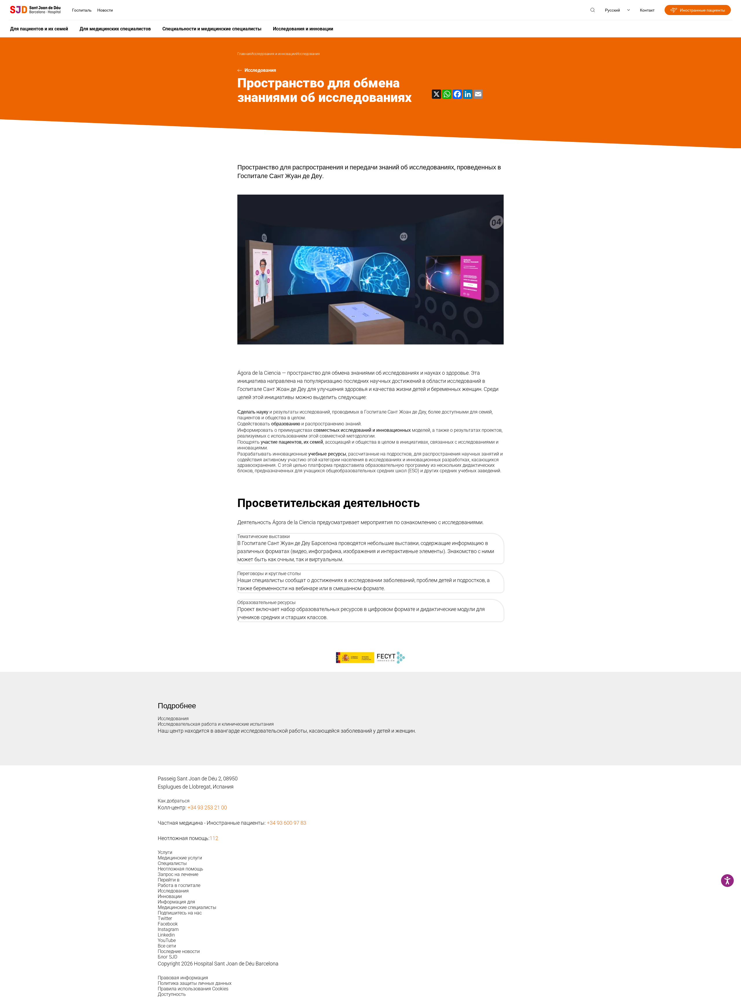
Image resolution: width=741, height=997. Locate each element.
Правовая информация (183, 977)
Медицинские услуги (180, 858)
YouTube (167, 940)
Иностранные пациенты (702, 10)
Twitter (165, 918)
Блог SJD (167, 957)
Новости (105, 10)
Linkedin (166, 935)
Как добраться (174, 801)
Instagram (168, 929)
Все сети (167, 946)
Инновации (170, 896)
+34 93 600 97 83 (286, 823)
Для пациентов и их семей (39, 29)
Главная (244, 54)
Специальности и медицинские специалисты (211, 29)
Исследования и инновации (303, 29)
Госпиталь (81, 10)
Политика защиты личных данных (195, 983)
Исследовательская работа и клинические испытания (216, 724)
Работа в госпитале (179, 885)
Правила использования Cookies (193, 988)
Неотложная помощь (180, 869)
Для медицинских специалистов (115, 29)
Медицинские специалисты (187, 907)
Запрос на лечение (178, 874)
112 (214, 838)
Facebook (168, 924)
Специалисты (172, 863)
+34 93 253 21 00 (207, 807)
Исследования (308, 54)
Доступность (172, 994)
